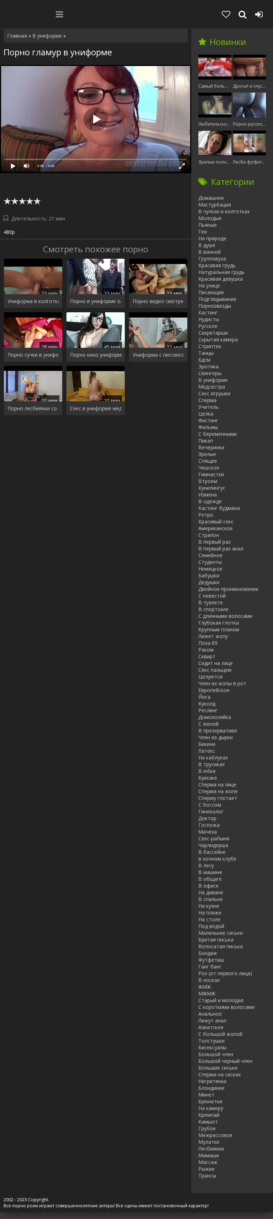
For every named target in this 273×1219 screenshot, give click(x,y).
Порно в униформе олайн (95, 301)
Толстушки (211, 1040)
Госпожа (209, 825)
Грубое (207, 1128)
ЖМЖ (204, 986)
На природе (212, 238)
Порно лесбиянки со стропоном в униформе (33, 408)
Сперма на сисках (219, 1074)
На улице (209, 285)
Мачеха (207, 831)
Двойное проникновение (228, 589)
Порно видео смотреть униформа (158, 301)
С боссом (209, 804)
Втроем (207, 481)
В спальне (210, 899)
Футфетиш (211, 959)
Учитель (208, 406)
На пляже (209, 912)
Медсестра (211, 386)
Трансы (207, 1175)
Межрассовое (215, 1135)
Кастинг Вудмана (219, 508)
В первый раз (214, 541)
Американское (215, 528)
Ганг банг (209, 966)
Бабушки (208, 575)
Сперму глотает (217, 798)
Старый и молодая (220, 1000)
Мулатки (208, 1141)
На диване (210, 892)
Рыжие (206, 1168)
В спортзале (213, 609)
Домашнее (211, 197)
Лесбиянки (211, 1148)
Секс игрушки (214, 393)
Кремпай (208, 1114)
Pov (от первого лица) (225, 973)
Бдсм (204, 359)
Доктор (207, 818)
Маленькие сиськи (220, 932)
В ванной (209, 251)
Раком (206, 649)
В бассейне (212, 852)
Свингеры (209, 373)
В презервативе (217, 730)
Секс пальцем (214, 669)
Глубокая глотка (218, 622)
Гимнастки (211, 474)
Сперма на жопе (218, 791)
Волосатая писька (220, 946)
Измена (207, 494)
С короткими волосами (226, 1007)
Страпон (208, 535)
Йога (204, 696)
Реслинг (208, 710)
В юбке (207, 771)
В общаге (210, 878)
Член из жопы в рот (222, 683)
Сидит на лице (215, 663)
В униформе (213, 380)
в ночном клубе (217, 858)
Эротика (208, 366)
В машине (210, 872)
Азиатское (211, 1027)
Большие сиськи (217, 1067)
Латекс (206, 750)
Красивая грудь (217, 265)
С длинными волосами (225, 616)
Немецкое (210, 568)
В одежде (210, 501)
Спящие (207, 460)
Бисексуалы (212, 1047)
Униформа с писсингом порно (158, 354)
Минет (206, 1094)
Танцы (206, 353)
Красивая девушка (220, 278)
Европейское (214, 690)
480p (9, 232)
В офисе (208, 885)
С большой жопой (220, 1034)
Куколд (206, 703)
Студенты (210, 562)
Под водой (211, 926)
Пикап (205, 440)
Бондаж (207, 953)
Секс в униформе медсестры (95, 408)
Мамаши (208, 1155)
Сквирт (206, 656)
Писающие (211, 292)
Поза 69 (208, 642)
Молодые (209, 218)
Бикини (206, 744)
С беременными (217, 433)
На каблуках (213, 757)
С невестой (212, 595)
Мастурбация (214, 204)
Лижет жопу (213, 636)
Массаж (208, 1162)
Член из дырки (215, 737)
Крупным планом (218, 629)
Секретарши (213, 332)
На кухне (208, 905)
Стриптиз (209, 346)
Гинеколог (211, 811)
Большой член (215, 1054)
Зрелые (207, 454)
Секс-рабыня (213, 838)
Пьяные (207, 224)
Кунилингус (211, 487)
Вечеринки (211, 447)
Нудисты (208, 319)
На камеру (210, 1108)
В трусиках (211, 764)
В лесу (206, 865)
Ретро (205, 514)
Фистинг (208, 420)
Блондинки (211, 1088)
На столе (209, 919)
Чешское (208, 467)
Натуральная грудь (221, 272)
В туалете (210, 602)
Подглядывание (217, 299)
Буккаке (207, 777)
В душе (206, 245)
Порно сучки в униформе (33, 354)
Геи (202, 231)
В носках (209, 980)
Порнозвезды (214, 305)
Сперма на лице (217, 784)
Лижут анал (212, 1020)
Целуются (210, 676)
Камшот (208, 1121)
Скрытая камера (218, 339)
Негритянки (212, 1081)
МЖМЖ (206, 993)
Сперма (207, 400)
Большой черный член (225, 1061)
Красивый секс (216, 521)
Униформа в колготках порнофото (33, 301)
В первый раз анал (220, 548)
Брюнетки (210, 1101)
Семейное (210, 555)
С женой (208, 723)
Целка (205, 413)
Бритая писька (216, 939)
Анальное (210, 1013)
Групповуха (212, 258)
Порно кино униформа (95, 354)
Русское (208, 326)
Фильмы (208, 427)
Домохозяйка (214, 717)
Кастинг (208, 312)
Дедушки (208, 582)
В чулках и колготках (224, 211)
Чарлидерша (213, 845)
